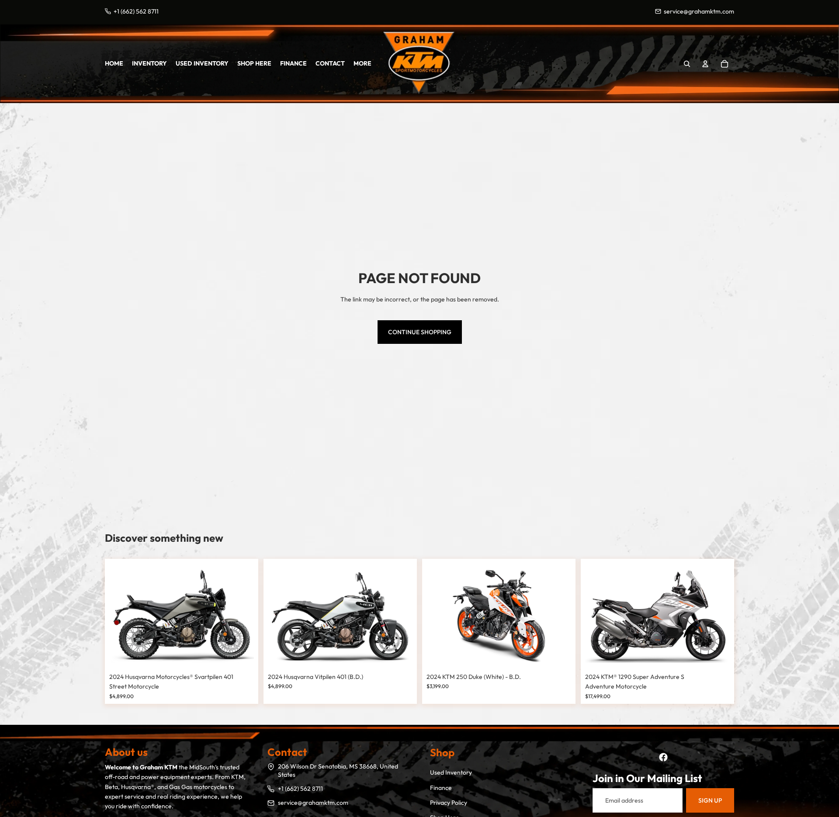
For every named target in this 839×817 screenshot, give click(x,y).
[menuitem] (362, 63)
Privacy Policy (448, 803)
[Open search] (687, 63)
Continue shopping (419, 332)
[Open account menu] (705, 63)
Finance (441, 788)
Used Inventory (451, 772)
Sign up (710, 800)
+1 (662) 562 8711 (300, 789)
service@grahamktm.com (313, 803)
